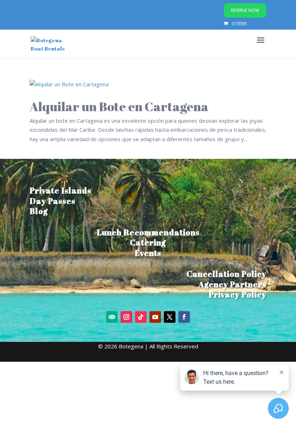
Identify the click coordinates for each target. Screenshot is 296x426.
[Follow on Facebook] (184, 317)
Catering (148, 242)
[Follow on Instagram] (126, 317)
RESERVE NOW (245, 10)
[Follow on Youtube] (155, 317)
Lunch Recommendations (148, 232)
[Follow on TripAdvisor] (112, 317)
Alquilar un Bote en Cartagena (119, 106)
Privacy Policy (237, 294)
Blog (39, 211)
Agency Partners (232, 284)
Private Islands (60, 190)
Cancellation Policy (226, 274)
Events (148, 253)
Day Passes (52, 201)
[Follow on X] (169, 317)
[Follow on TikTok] (141, 317)
